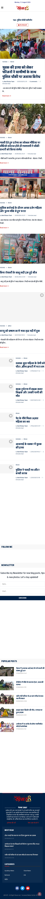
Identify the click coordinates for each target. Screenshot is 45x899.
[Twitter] (22, 888)
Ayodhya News (9, 871)
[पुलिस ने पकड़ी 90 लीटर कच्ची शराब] (7, 468)
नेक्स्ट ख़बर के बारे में (33, 823)
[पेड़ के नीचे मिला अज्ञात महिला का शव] (7, 417)
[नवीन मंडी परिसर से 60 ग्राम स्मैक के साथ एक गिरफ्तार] (7, 699)
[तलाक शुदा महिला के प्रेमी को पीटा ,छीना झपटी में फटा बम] (7, 362)
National (7, 875)
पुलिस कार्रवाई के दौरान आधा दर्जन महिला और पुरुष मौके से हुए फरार (21, 209)
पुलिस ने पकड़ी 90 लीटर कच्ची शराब (28, 471)
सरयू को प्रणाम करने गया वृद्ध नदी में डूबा (20, 331)
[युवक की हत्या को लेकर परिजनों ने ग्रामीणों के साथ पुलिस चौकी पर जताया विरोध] (22, 44)
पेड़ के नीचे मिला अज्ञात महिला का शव (27, 420)
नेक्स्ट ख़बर (22, 807)
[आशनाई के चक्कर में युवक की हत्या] (7, 443)
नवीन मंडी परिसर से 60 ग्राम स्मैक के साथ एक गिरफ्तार (29, 697)
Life (25, 875)
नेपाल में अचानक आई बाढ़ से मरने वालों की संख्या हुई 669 (30, 669)
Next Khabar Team (9, 82)
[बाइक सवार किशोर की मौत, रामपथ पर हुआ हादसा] (7, 713)
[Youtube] (28, 888)
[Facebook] (17, 888)
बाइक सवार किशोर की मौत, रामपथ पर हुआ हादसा (29, 711)
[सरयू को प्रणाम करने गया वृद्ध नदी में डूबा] (22, 307)
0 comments (33, 82)
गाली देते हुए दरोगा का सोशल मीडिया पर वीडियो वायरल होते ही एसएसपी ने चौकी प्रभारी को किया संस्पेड (20, 146)
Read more (5, 96)
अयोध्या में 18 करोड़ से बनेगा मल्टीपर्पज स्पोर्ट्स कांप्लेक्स (29, 725)
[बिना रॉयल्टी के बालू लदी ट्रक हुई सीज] (22, 249)
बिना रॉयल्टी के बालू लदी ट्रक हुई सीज (18, 272)
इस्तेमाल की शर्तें (12, 823)
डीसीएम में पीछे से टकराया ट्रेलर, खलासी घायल (29, 683)
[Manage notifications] (39, 894)
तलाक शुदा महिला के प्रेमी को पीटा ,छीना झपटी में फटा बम (30, 365)
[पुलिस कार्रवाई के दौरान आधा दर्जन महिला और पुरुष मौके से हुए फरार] (22, 184)
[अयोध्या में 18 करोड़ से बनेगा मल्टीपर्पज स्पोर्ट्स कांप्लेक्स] (7, 727)
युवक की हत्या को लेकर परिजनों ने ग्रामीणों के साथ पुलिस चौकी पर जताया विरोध (21, 72)
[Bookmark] (42, 32)
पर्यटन (6, 879)
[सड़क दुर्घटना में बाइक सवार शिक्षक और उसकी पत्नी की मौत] (7, 388)
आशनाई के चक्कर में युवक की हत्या (29, 445)
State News (27, 871)
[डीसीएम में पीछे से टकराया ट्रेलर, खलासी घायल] (7, 685)
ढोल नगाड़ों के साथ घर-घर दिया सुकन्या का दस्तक (20, 835)
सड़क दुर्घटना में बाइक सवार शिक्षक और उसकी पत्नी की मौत (29, 392)
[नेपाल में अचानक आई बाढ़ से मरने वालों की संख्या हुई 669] (7, 671)
